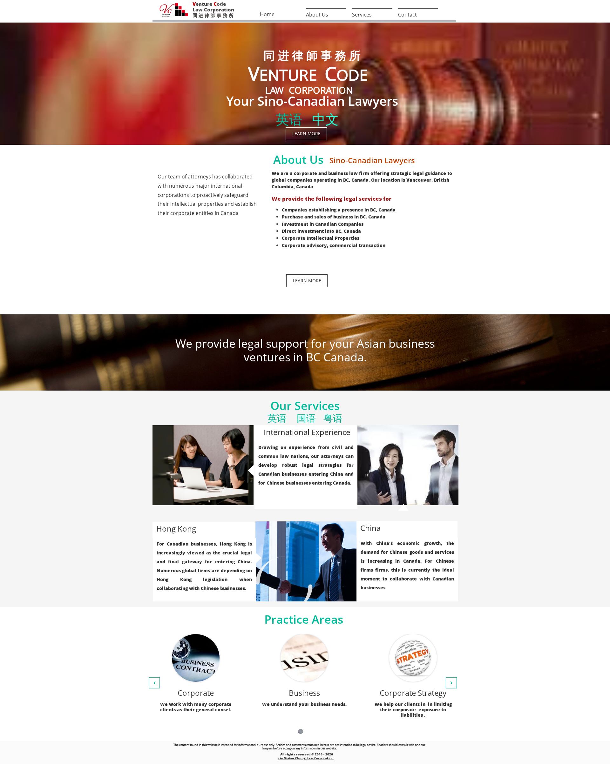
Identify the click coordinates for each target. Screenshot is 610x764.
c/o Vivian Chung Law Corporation (306, 758)
